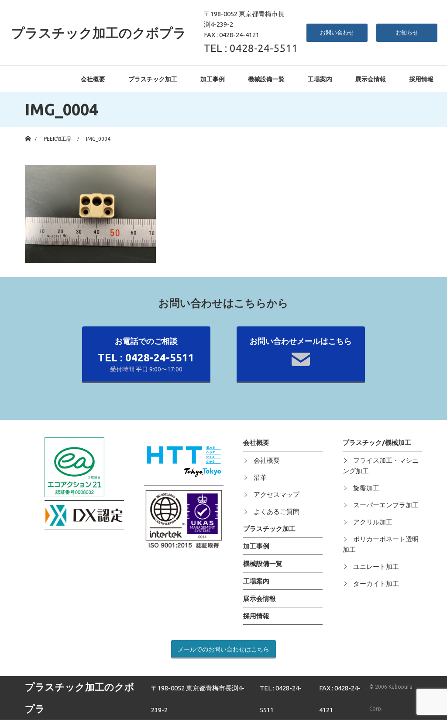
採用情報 (421, 79)
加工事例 (212, 79)
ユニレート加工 (376, 566)
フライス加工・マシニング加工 (381, 466)
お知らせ (406, 32)
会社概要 (93, 79)
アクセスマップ (276, 494)
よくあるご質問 (276, 511)
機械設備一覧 (266, 79)
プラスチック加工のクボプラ (98, 32)
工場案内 (320, 79)
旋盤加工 (366, 488)
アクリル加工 (372, 522)
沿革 (260, 477)
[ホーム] (28, 130)
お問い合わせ (337, 32)
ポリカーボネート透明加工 (381, 544)
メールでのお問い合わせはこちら (223, 649)
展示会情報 (370, 79)
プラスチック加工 (152, 79)
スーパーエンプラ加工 (386, 505)
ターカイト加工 (376, 583)
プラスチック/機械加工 (377, 442)
